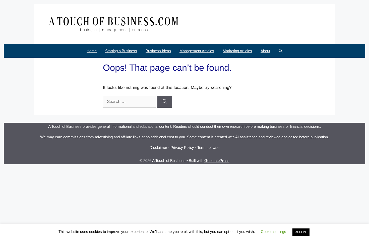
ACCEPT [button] (300, 231)
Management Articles (196, 51)
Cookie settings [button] (273, 231)
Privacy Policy (182, 147)
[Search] (164, 102)
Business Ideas (158, 51)
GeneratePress (216, 160)
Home (92, 51)
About (265, 51)
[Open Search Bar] (280, 51)
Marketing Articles (237, 51)
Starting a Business (121, 51)
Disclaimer (158, 147)
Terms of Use (208, 147)
